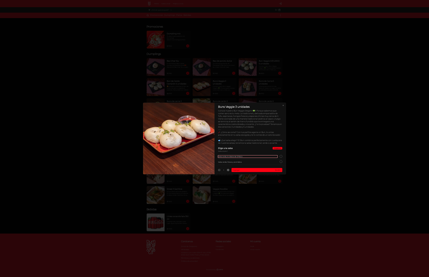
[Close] (283, 105)
